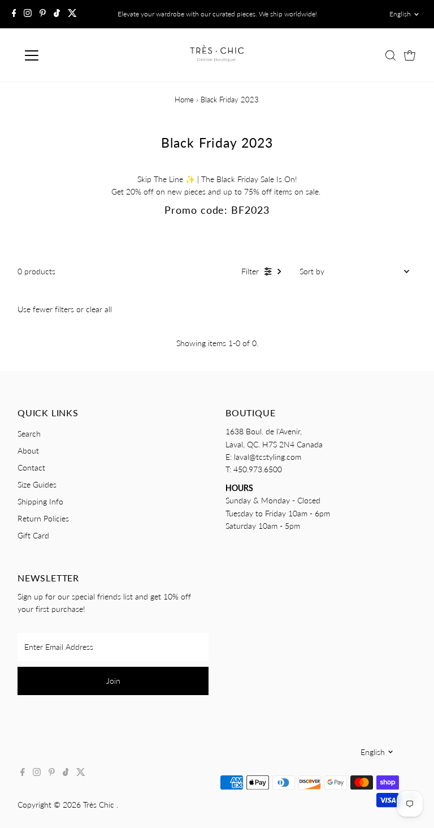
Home (184, 99)
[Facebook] (14, 14)
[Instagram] (27, 14)
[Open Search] (390, 55)
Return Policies (43, 518)
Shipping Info (40, 501)
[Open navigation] (64, 55)
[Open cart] (409, 55)
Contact (31, 467)
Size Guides (37, 484)
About (28, 450)
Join (113, 680)
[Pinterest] (43, 14)
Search (29, 433)
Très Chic (99, 804)
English (400, 14)
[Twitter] (72, 14)
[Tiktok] (57, 14)
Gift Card (33, 535)
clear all (99, 309)
